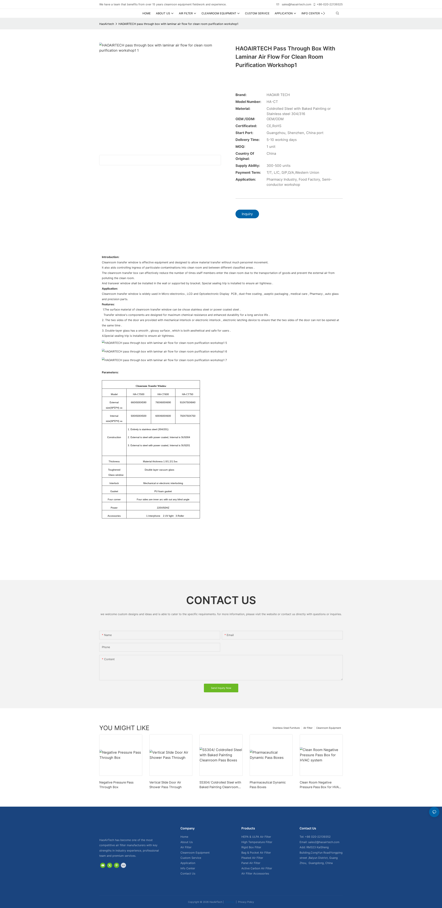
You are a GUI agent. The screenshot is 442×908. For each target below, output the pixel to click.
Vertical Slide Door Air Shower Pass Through (165, 785)
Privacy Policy (245, 901)
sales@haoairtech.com (296, 4)
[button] (324, 13)
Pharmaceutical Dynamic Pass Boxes (268, 785)
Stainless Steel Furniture (286, 727)
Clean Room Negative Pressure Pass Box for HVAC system (320, 785)
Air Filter (308, 727)
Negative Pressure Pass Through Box (116, 785)
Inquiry (247, 214)
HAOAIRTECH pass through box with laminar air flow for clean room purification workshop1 (178, 24)
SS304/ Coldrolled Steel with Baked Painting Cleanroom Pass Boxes (220, 785)
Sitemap (229, 901)
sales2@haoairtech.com (323, 842)
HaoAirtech (106, 24)
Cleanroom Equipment (328, 727)
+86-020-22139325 (330, 4)
